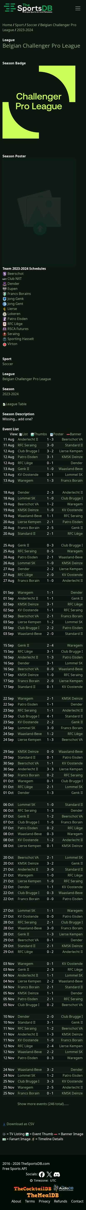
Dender (13, 283)
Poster (58, 434)
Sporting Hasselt (21, 338)
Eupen (13, 288)
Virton (12, 343)
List (25, 434)
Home (7, 25)
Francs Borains (19, 293)
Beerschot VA (72, 439)
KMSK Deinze (72, 457)
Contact (77, 1201)
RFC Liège (15, 323)
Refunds (60, 1201)
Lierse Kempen (71, 451)
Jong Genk (16, 298)
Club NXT (15, 278)
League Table (16, 404)
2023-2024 (25, 30)
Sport (19, 25)
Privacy (44, 1201)
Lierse (12, 308)
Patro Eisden (18, 318)
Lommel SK (74, 475)
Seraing (14, 333)
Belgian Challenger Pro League (41, 45)
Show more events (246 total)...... (43, 1104)
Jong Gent (15, 303)
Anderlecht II (28, 439)
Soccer (32, 25)
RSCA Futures (18, 328)
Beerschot (16, 273)
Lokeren (14, 313)
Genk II (23, 469)
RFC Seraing (27, 445)
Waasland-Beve (71, 469)
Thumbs (40, 434)
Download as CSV (20, 1124)
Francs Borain (72, 481)
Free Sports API (15, 1168)
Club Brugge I (28, 451)
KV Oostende (28, 475)
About (16, 1201)
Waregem (25, 481)
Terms (30, 1201)
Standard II (74, 445)
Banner (75, 434)
